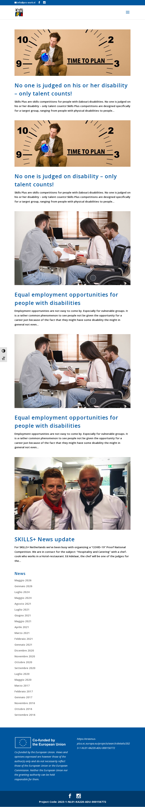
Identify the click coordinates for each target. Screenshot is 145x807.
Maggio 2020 (22, 679)
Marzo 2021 (22, 633)
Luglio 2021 (22, 609)
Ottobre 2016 (23, 709)
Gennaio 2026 (23, 586)
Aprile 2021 (21, 627)
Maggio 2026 (22, 580)
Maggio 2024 (22, 598)
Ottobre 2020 (23, 662)
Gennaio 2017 (23, 697)
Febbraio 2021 (23, 638)
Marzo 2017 (22, 685)
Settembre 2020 (24, 668)
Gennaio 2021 (23, 644)
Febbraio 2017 (23, 691)
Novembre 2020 (24, 656)
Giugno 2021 (22, 615)
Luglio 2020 (22, 674)
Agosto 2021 (22, 603)
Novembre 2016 (24, 703)
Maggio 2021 (22, 621)
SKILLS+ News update (44, 539)
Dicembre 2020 (24, 650)
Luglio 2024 (22, 592)
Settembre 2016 (24, 714)
